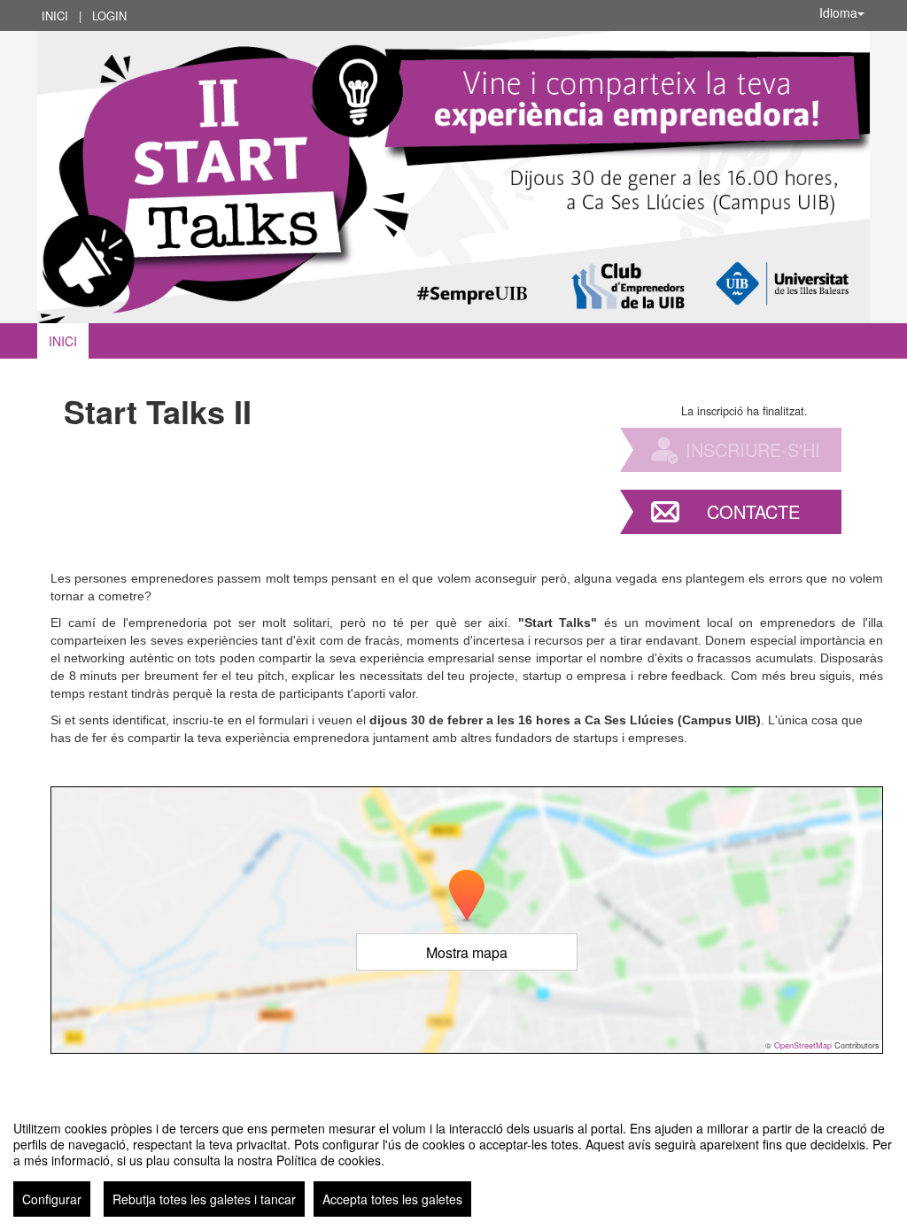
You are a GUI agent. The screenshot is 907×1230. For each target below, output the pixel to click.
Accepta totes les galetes (392, 1199)
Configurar (51, 1199)
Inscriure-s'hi (753, 449)
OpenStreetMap (803, 1045)
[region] (453, 1162)
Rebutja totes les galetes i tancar (204, 1199)
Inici (55, 15)
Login (109, 15)
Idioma (838, 12)
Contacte (753, 511)
